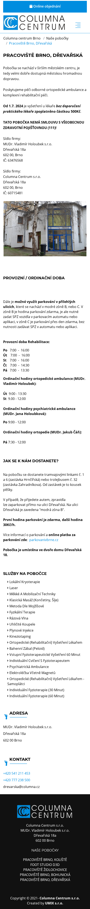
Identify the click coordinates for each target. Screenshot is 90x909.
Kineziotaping (20, 636)
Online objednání (46, 6)
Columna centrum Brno (22, 38)
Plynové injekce (21, 630)
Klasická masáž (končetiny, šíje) (33, 600)
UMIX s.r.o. (54, 903)
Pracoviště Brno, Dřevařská (45, 879)
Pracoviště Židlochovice (45, 869)
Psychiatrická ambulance (29, 666)
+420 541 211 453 (16, 773)
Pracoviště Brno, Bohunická (45, 874)
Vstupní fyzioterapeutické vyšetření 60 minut (44, 654)
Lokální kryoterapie (24, 582)
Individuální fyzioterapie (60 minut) (36, 696)
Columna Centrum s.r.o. (60, 898)
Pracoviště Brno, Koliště (45, 859)
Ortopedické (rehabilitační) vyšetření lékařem (45, 642)
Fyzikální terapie (22, 612)
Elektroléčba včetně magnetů (32, 672)
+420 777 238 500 (16, 780)
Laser (13, 588)
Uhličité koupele (22, 624)
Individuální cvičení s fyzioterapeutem (39, 660)
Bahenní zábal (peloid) (27, 648)
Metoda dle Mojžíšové (26, 606)
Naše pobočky (57, 38)
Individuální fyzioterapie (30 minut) (36, 690)
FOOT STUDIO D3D (45, 864)
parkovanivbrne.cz (43, 539)
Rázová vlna (18, 618)
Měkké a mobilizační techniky (32, 594)
